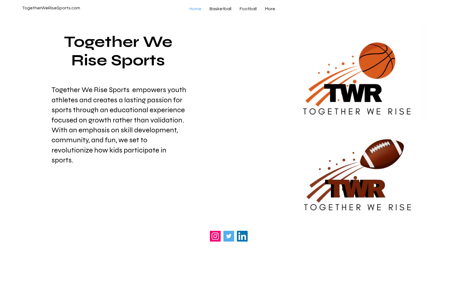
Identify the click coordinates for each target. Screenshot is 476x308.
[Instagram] (215, 236)
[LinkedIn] (242, 236)
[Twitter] (228, 236)
